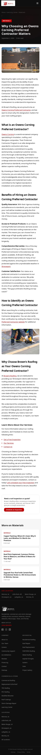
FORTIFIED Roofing (28, 651)
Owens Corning (8, 134)
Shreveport (6, 266)
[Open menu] (37, 3)
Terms (28, 752)
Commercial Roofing (8, 680)
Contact (4, 666)
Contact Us (8, 447)
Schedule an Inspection (14, 510)
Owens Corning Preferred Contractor (16, 110)
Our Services (9, 443)
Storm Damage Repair (9, 703)
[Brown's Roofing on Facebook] (3, 630)
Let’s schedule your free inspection (20, 482)
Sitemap (4, 670)
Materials (22, 12)
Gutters (24, 662)
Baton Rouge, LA (30, 594)
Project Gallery (27, 670)
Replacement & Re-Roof (9, 684)
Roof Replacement (28, 647)
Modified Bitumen (8, 696)
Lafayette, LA (19, 597)
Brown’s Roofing (10, 376)
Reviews (4, 659)
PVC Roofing (6, 692)
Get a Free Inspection (12, 439)
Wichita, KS (30, 597)
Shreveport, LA (6, 597)
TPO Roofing (6, 688)
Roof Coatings (6, 699)
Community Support (8, 651)
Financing (5, 662)
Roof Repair (26, 643)
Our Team (5, 643)
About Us (5, 640)
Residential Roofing (28, 640)
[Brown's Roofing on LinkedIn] (10, 630)
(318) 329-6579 (6, 625)
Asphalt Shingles (28, 659)
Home (3, 12)
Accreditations (6, 655)
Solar (24, 666)
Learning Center (12, 12)
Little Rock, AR (17, 594)
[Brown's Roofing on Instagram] (6, 630)
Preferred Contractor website (13, 322)
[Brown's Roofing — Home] (8, 3)
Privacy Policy (21, 752)
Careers (4, 647)
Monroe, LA (5, 594)
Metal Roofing (27, 655)
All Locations (6, 740)
